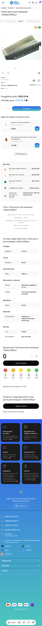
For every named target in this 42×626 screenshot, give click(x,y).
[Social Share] (39, 73)
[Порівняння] (33, 622)
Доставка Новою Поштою (17, 168)
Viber (6, 550)
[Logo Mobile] (14, 3)
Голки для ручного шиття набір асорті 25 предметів (24, 138)
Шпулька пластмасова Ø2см (20, 122)
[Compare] (34, 81)
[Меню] (3, 2)
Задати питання (21, 406)
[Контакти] (32, 2)
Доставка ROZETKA (15, 181)
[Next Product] (8, 73)
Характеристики (9, 21)
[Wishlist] (39, 81)
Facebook (29, 550)
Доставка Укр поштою (16, 175)
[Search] (29, 2)
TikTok (28, 546)
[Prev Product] (3, 73)
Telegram (8, 546)
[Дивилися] (19, 622)
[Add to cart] (37, 128)
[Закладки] (29, 622)
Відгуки (21, 21)
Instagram (8, 554)
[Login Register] (36, 2)
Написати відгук (21, 363)
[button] (2, 48)
